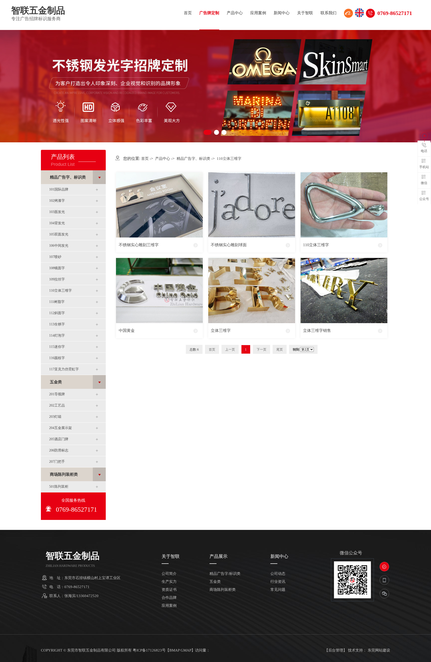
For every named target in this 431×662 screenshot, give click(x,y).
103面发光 (57, 212)
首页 (188, 13)
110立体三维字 (60, 290)
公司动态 (277, 574)
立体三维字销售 (317, 330)
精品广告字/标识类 (225, 574)
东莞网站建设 (379, 650)
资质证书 (169, 590)
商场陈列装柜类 (64, 474)
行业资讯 (277, 582)
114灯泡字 (57, 335)
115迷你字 (57, 347)
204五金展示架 (60, 428)
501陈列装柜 (58, 486)
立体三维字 (221, 330)
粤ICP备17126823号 (149, 650)
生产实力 (169, 582)
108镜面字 (57, 268)
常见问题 (277, 590)
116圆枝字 (57, 358)
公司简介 (169, 574)
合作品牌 (169, 598)
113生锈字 (57, 324)
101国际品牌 (58, 189)
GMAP (186, 650)
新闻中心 (282, 13)
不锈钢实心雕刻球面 (229, 245)
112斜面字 (57, 313)
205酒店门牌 (58, 439)
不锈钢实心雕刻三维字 (139, 245)
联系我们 (328, 13)
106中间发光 (58, 245)
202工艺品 (57, 405)
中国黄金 (127, 330)
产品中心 (235, 13)
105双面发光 (58, 234)
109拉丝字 (57, 279)
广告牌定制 (209, 13)
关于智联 (305, 13)
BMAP (174, 650)
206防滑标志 (58, 450)
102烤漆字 (57, 201)
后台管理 (335, 650)
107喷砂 (55, 257)
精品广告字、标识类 (68, 177)
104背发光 (57, 223)
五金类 (56, 382)
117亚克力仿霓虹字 (64, 369)
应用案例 (258, 13)
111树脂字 (57, 302)
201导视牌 (57, 394)
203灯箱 (55, 417)
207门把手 (57, 461)
